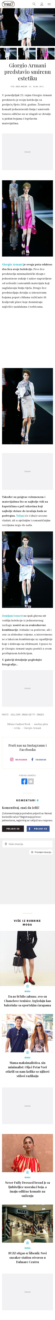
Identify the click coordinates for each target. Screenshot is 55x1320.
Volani (20, 515)
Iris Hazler (21, 86)
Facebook (41, 759)
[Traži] (34, 4)
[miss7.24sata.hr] (8, 4)
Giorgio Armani (12, 264)
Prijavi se (13, 828)
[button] (49, 4)
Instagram (21, 759)
